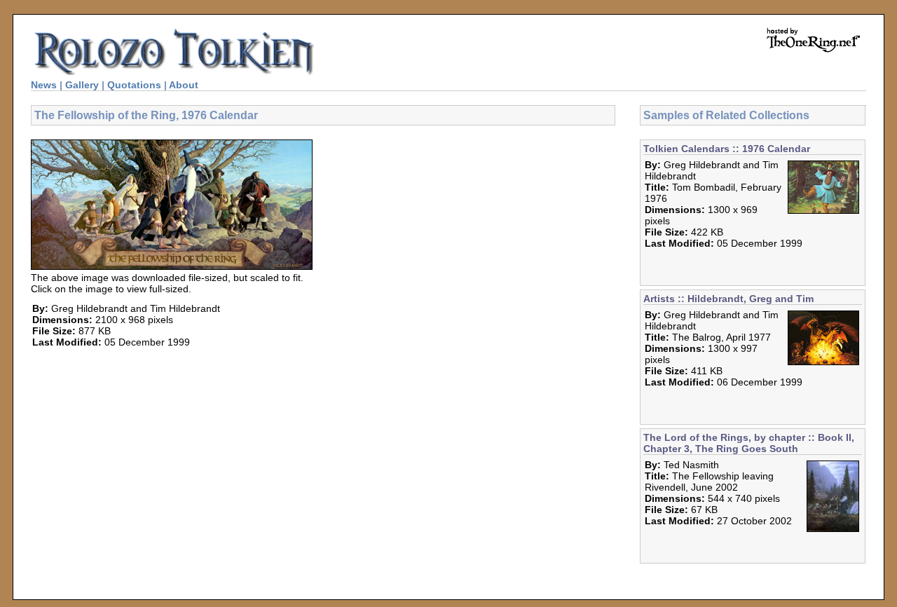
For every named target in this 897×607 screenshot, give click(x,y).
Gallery (82, 84)
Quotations (134, 84)
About (183, 84)
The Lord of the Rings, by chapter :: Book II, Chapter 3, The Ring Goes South (748, 443)
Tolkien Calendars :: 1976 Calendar (726, 148)
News (44, 84)
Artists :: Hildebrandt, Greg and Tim (728, 298)
